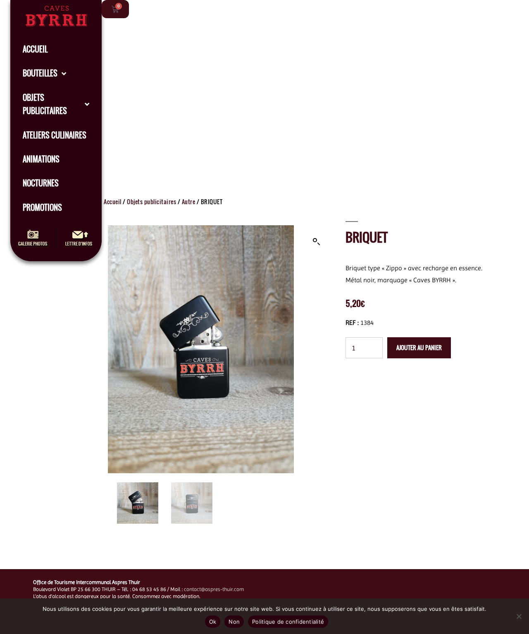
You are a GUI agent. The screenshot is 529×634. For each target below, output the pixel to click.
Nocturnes (41, 183)
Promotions (42, 207)
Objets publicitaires (45, 104)
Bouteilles (40, 73)
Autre (188, 201)
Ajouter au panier (419, 347)
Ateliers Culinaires (54, 135)
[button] (316, 241)
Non (234, 621)
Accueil (35, 49)
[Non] (519, 616)
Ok (213, 621)
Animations (41, 159)
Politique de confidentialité (288, 621)
